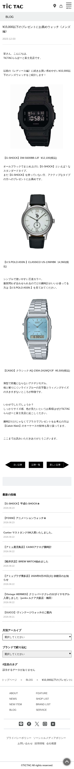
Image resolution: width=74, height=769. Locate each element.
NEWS (13, 698)
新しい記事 (55, 465)
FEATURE (41, 693)
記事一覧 (36, 465)
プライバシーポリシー (18, 737)
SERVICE (41, 709)
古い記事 (17, 465)
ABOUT (13, 693)
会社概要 (51, 743)
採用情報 (39, 743)
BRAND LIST (43, 704)
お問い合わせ (25, 743)
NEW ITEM (15, 704)
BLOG (12, 709)
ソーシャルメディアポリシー (49, 737)
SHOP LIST (42, 698)
